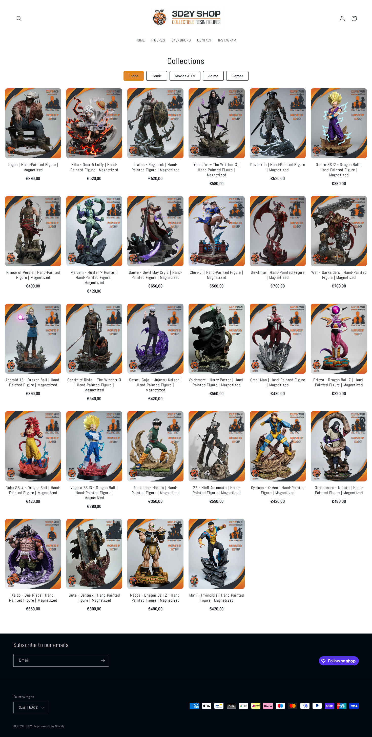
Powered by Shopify (52, 726)
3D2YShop (32, 726)
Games (237, 76)
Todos (133, 76)
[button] (19, 18)
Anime (213, 76)
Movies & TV (185, 76)
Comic (157, 76)
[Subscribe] (103, 660)
